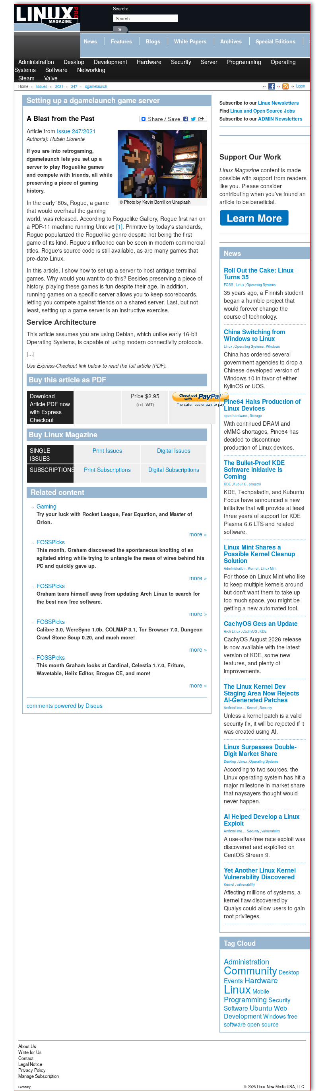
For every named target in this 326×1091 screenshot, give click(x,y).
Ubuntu (261, 1008)
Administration (235, 568)
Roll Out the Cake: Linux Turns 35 (259, 273)
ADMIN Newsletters (280, 118)
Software (56, 70)
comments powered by (65, 705)
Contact (25, 1058)
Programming (244, 62)
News (90, 41)
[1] (119, 226)
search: (120, 8)
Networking (91, 70)
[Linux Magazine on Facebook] (271, 86)
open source (263, 1024)
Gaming (46, 506)
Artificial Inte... (234, 707)
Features (121, 41)
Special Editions (275, 41)
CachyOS (250, 631)
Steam (26, 78)
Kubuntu (239, 483)
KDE (227, 483)
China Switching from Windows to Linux (254, 335)
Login (300, 86)
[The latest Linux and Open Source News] (285, 86)
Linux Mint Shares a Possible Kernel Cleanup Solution (259, 554)
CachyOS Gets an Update (261, 623)
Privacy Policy (32, 1070)
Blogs (153, 41)
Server (209, 62)
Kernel (253, 568)
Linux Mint (268, 568)
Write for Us (30, 1052)
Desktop (230, 761)
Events (233, 980)
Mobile (260, 991)
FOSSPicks (51, 542)
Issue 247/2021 (76, 131)
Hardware (149, 62)
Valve (51, 78)
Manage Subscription (38, 1076)
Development (110, 62)
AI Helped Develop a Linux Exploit (262, 820)
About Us (27, 1046)
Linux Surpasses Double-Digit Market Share (260, 750)
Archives (231, 41)
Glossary (24, 1087)
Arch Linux (232, 631)
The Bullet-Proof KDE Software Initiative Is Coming (254, 469)
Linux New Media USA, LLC (280, 1086)
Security (181, 62)
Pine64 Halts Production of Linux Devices (262, 405)
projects (255, 483)
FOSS (228, 284)
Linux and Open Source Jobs (262, 110)
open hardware (235, 415)
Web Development (255, 1012)
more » (198, 534)
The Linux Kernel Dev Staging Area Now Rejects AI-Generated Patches (261, 693)
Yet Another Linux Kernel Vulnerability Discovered (260, 873)
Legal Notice (30, 1064)
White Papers (190, 41)
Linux (240, 284)
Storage (256, 415)
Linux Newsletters (278, 102)
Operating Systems (261, 284)
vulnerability (271, 830)
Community (250, 970)
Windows (273, 346)
